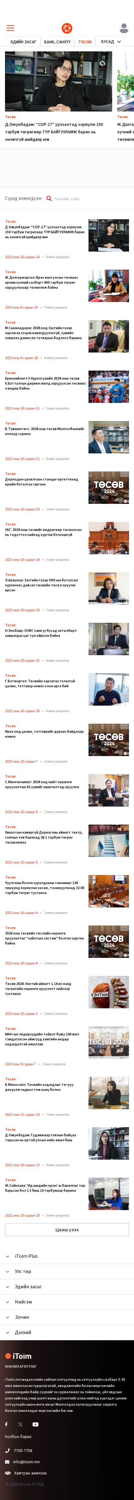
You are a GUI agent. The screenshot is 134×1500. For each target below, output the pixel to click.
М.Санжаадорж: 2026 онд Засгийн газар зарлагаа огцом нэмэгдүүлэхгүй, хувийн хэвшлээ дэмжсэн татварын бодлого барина (43, 333)
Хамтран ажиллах (30, 1473)
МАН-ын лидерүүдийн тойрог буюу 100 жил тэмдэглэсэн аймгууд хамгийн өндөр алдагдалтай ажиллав (42, 1039)
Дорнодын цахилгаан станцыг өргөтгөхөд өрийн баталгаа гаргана (41, 482)
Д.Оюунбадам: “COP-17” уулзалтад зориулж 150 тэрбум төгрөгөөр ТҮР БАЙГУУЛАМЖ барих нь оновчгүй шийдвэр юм (54, 132)
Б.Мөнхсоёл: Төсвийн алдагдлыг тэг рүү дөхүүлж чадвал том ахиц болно (39, 1087)
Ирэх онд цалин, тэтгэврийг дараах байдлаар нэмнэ (44, 734)
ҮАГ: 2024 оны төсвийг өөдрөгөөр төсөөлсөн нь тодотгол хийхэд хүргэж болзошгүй (43, 532)
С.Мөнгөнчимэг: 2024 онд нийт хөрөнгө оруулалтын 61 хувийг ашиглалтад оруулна (42, 785)
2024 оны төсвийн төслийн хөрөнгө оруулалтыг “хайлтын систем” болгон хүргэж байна (44, 938)
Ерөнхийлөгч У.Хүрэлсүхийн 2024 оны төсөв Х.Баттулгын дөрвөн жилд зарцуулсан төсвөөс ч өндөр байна (45, 383)
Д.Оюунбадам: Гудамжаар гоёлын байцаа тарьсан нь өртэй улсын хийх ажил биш (40, 1138)
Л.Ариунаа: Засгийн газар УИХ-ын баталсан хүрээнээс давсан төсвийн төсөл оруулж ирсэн (41, 585)
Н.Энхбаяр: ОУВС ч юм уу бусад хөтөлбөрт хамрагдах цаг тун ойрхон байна (41, 633)
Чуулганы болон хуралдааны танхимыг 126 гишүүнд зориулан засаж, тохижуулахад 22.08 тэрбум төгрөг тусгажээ (44, 888)
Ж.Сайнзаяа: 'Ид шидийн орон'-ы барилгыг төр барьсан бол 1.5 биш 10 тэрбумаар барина (45, 1188)
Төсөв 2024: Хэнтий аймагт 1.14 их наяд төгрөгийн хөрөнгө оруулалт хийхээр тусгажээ (38, 989)
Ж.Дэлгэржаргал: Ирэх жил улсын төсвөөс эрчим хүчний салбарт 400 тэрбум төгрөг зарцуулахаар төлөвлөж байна (41, 282)
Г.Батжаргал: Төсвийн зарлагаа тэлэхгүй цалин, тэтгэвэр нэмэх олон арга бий (40, 684)
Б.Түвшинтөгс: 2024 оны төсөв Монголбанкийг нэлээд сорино (44, 432)
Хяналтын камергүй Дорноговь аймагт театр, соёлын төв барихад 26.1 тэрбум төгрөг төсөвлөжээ (44, 837)
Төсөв (10, 117)
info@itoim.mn (26, 1462)
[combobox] (89, 198)
